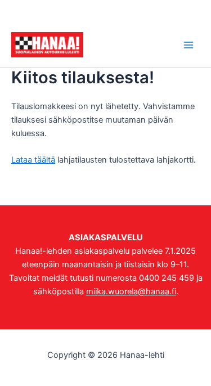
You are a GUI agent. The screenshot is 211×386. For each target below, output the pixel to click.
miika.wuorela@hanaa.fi (131, 291)
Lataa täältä (33, 160)
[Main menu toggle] (188, 44)
